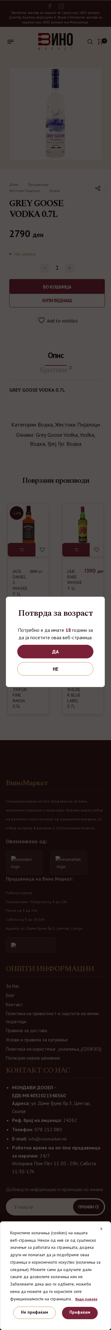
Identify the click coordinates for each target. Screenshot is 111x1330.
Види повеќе (86, 1299)
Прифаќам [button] (79, 1312)
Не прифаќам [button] (34, 1312)
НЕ (55, 669)
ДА (55, 651)
